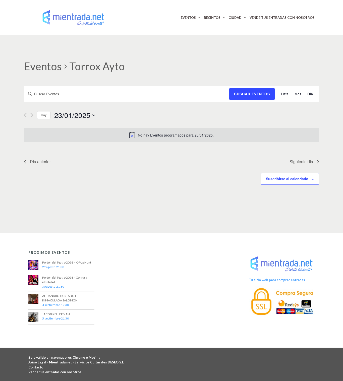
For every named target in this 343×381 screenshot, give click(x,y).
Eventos (43, 66)
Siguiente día (301, 161)
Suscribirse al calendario (287, 178)
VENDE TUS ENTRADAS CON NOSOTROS (282, 18)
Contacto (35, 367)
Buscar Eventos (252, 93)
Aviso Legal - (38, 362)
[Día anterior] (25, 115)
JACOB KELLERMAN (56, 314)
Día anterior (40, 161)
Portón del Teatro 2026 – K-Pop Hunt (66, 262)
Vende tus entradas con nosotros (54, 372)
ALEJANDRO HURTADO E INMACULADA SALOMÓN (60, 298)
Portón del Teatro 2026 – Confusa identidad (64, 280)
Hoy (43, 115)
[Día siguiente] (31, 115)
